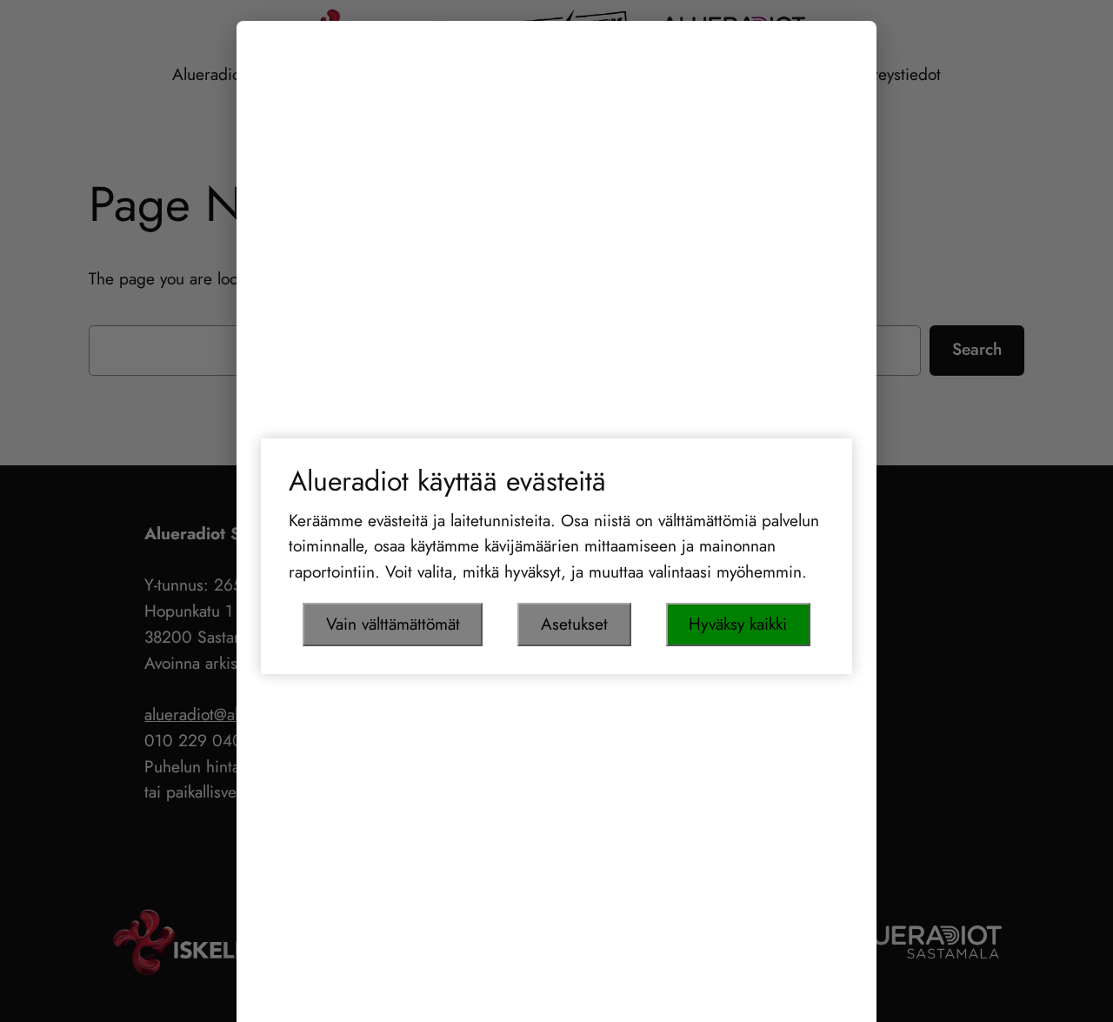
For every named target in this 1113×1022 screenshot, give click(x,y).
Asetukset (574, 623)
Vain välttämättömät (393, 623)
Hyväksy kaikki (738, 623)
